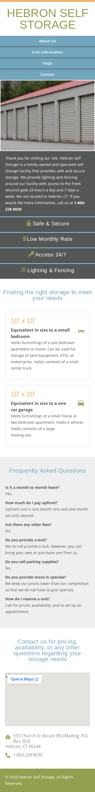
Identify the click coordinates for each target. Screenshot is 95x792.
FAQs (47, 63)
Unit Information (47, 52)
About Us (47, 41)
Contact (47, 74)
